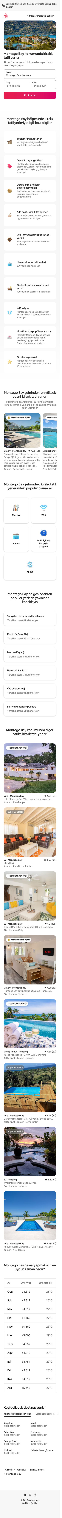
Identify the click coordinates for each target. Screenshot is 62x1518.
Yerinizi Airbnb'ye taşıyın (40, 15)
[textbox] (16, 86)
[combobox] (30, 75)
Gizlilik (25, 1503)
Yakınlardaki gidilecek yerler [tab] (17, 1413)
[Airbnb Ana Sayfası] (6, 16)
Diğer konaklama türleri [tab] (47, 1413)
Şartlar (34, 1503)
